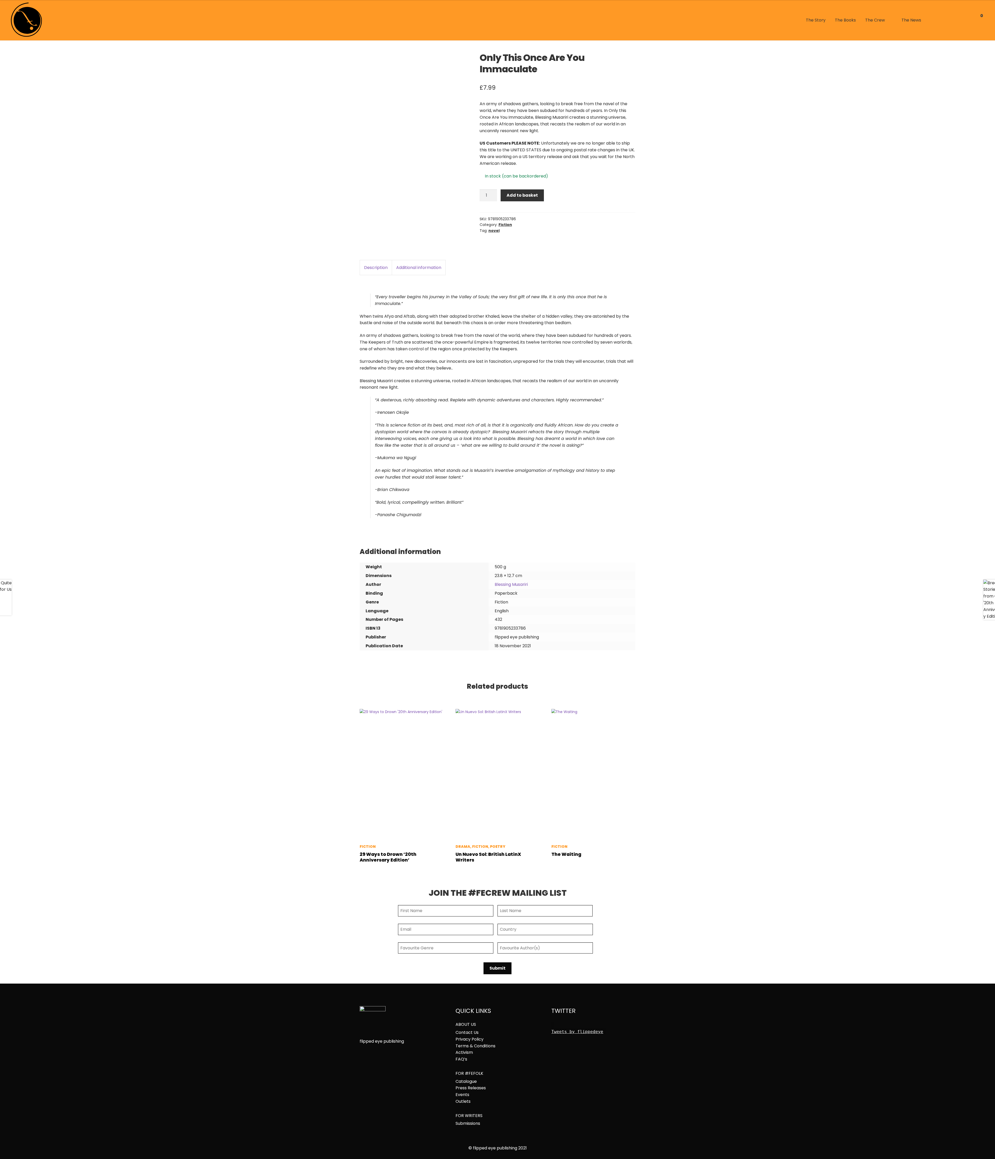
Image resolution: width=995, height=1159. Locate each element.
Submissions (468, 1123)
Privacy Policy (470, 1039)
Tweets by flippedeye (577, 1031)
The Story (816, 20)
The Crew (875, 20)
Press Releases (471, 1088)
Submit (497, 968)
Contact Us (467, 1032)
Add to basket (522, 195)
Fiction (505, 224)
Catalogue (466, 1081)
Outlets (463, 1101)
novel (494, 230)
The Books (845, 20)
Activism (464, 1052)
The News (911, 20)
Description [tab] (376, 268)
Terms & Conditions (475, 1046)
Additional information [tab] (418, 268)
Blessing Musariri (511, 584)
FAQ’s (461, 1059)
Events (462, 1095)
